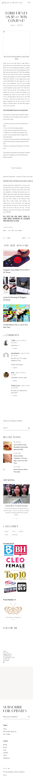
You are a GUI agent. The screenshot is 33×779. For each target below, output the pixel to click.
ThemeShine (22, 772)
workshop (15, 535)
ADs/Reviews (7, 656)
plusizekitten (12, 2)
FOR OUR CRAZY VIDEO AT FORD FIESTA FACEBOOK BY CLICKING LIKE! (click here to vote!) (16, 219)
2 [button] (15, 518)
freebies (10, 227)
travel (6, 535)
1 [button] (13, 518)
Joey (12, 372)
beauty (6, 531)
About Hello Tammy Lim (9, 731)
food (13, 531)
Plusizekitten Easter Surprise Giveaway (16, 486)
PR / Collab (6, 734)
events (5, 747)
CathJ (13, 340)
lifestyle (21, 531)
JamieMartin (15, 353)
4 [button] (18, 518)
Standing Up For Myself (16, 506)
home (4, 651)
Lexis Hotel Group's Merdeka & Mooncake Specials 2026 (21, 447)
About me (6, 653)
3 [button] (16, 518)
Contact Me (6, 659)
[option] (16, 490)
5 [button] (20, 518)
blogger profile (7, 654)
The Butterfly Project (9, 657)
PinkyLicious (15, 385)
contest (12, 25)
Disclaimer (6, 660)
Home (5, 729)
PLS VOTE (6, 216)
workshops (6, 758)
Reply (15, 348)
